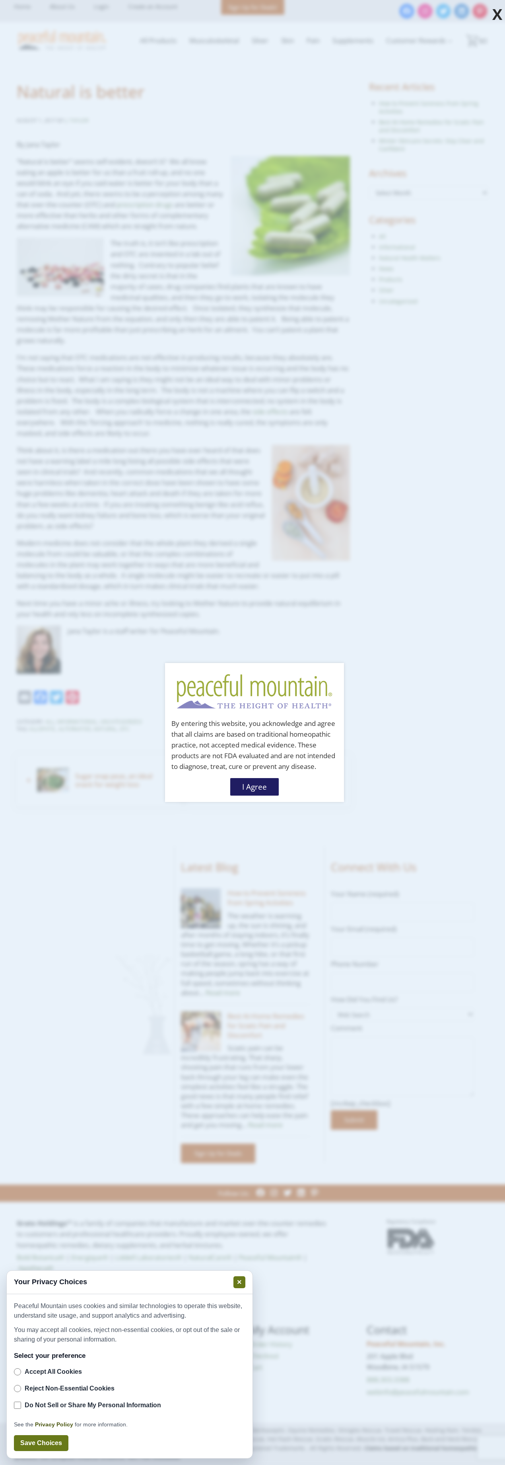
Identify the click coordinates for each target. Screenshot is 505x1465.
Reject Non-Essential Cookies (70, 1388)
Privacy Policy (54, 1424)
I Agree (254, 787)
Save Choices (41, 1443)
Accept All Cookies (53, 1371)
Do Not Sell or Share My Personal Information (93, 1405)
